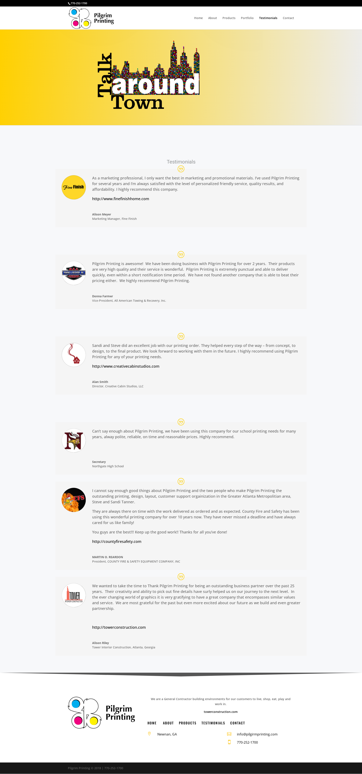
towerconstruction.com (221, 712)
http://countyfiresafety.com (116, 541)
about (168, 722)
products (188, 722)
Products (228, 18)
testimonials (213, 722)
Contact (288, 18)
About (212, 18)
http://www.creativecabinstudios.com (125, 366)
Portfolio (247, 18)
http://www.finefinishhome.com (120, 198)
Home (198, 18)
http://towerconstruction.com (119, 627)
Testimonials (268, 18)
